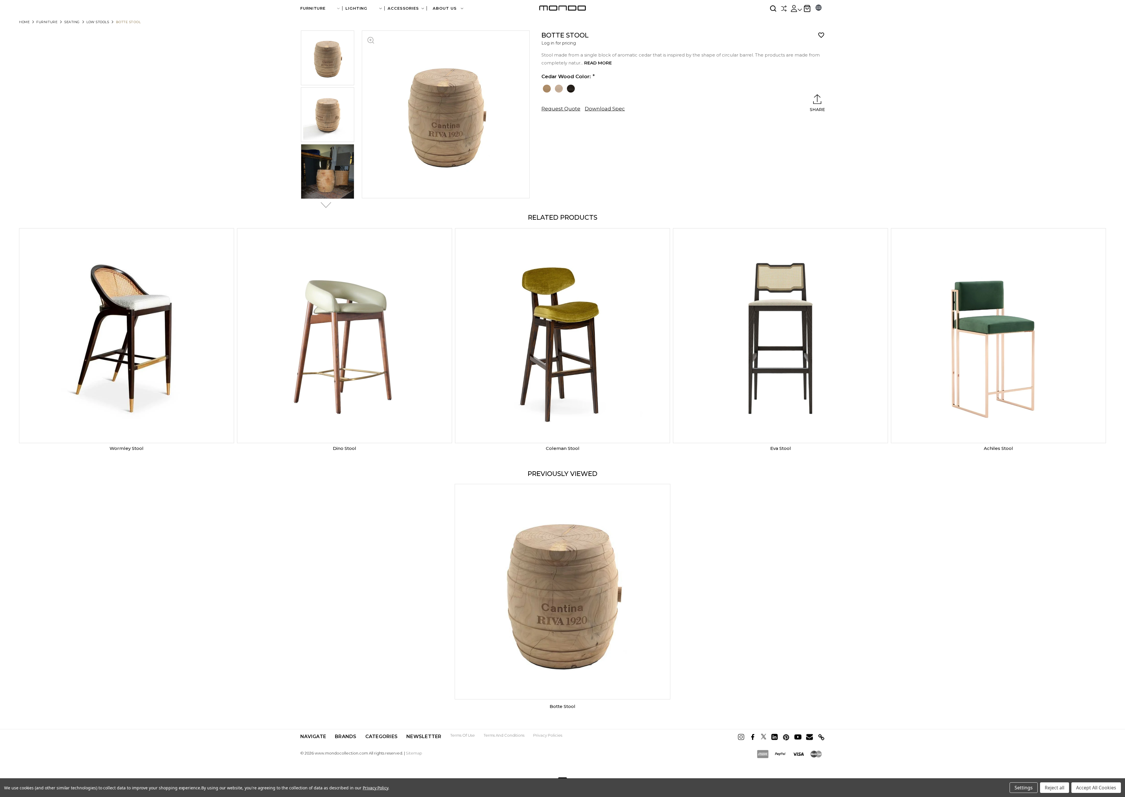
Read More (598, 63)
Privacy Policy (375, 788)
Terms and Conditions (504, 735)
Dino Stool (344, 448)
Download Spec (605, 109)
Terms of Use (462, 735)
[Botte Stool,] (562, 591)
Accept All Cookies (1096, 787)
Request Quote (560, 109)
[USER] (796, 8)
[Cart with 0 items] (807, 8)
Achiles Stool (998, 448)
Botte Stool (562, 706)
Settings (1024, 787)
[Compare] (784, 8)
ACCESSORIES (403, 8)
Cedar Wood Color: (566, 76)
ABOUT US (445, 8)
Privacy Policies (547, 735)
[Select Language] (818, 8)
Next (324, 205)
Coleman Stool (562, 448)
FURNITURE (312, 8)
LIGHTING (356, 8)
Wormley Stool (127, 448)
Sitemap (414, 753)
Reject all (1054, 787)
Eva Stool (780, 448)
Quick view (126, 335)
